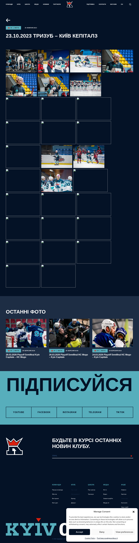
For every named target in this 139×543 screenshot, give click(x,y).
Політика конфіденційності (107, 538)
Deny (102, 532)
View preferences (124, 532)
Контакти (102, 4)
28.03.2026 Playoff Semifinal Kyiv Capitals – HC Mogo (23, 356)
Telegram (95, 412)
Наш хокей (124, 507)
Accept (79, 532)
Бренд (73, 498)
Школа (27, 4)
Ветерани (55, 498)
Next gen (55, 503)
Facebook (44, 412)
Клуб (18, 4)
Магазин (113, 4)
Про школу (91, 490)
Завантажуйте (108, 498)
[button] (133, 511)
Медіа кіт (106, 503)
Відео (105, 494)
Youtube (18, 412)
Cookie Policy (90, 538)
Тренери (91, 494)
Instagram (69, 412)
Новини (46, 4)
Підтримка (90, 4)
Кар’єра (123, 494)
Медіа (36, 4)
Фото (105, 490)
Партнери (57, 4)
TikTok (120, 412)
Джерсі (73, 503)
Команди (9, 4)
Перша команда (57, 490)
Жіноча (54, 494)
